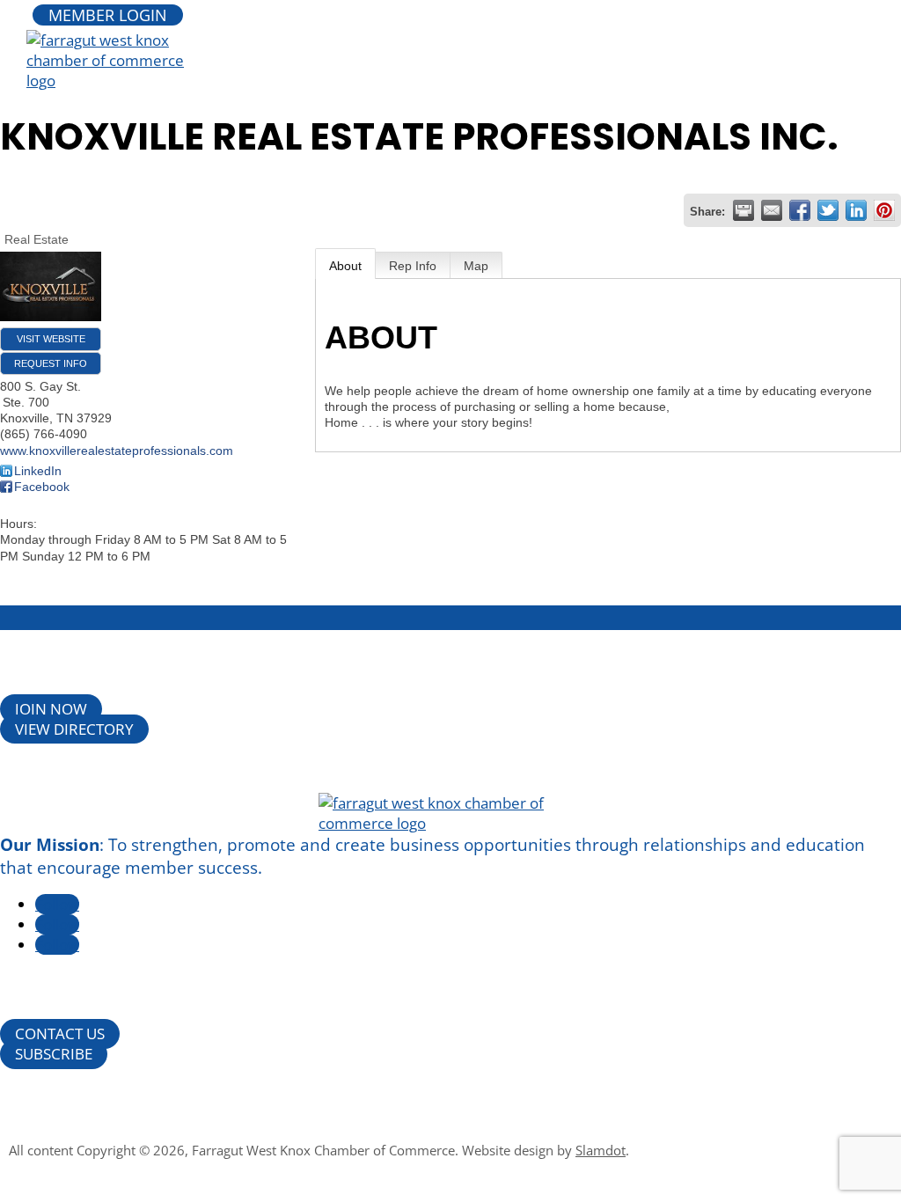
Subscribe (53, 1054)
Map (476, 266)
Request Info (50, 363)
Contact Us (60, 1034)
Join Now (51, 709)
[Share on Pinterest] (884, 210)
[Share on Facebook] (799, 210)
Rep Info (412, 266)
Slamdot (600, 1150)
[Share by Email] (771, 210)
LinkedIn (38, 471)
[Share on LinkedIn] (856, 210)
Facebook (42, 487)
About (345, 266)
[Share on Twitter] (828, 210)
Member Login (107, 15)
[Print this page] (743, 210)
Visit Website (51, 338)
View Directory (74, 729)
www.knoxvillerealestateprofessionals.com (116, 450)
